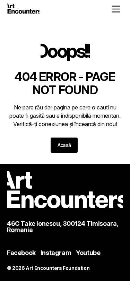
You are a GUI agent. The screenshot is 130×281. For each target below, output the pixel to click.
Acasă (64, 145)
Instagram (56, 252)
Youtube (88, 252)
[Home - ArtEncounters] (23, 9)
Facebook (21, 252)
